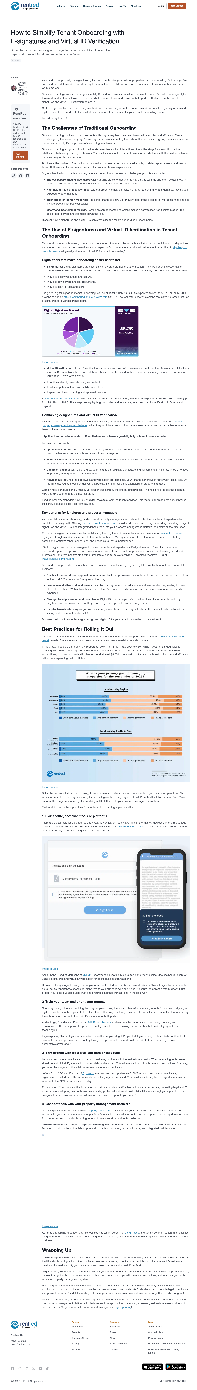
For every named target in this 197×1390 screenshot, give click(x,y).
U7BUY (87, 975)
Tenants (74, 6)
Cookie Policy (155, 1332)
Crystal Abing (22, 83)
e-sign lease (132, 1232)
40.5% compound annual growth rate (85, 297)
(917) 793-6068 (18, 1340)
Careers (114, 1349)
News (113, 1338)
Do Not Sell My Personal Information (167, 1343)
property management (100, 1110)
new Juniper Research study (61, 398)
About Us (136, 6)
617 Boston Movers (99, 1022)
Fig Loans (88, 1073)
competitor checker (171, 533)
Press (113, 1332)
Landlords (60, 6)
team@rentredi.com (21, 1344)
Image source (50, 362)
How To (122, 6)
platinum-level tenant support (99, 523)
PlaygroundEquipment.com (58, 558)
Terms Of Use (155, 1326)
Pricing (109, 6)
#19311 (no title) (118, 1343)
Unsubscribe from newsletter (173, 1381)
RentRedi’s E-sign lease (132, 826)
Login (161, 5)
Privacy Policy (155, 1338)
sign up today (123, 1307)
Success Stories (92, 6)
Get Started (177, 5)
